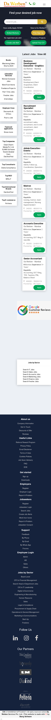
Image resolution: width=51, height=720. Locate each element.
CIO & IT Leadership (25, 587)
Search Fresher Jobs (31, 381)
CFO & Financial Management (25, 580)
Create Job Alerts (25, 514)
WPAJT (8, 179)
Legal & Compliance (25, 605)
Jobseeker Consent (25, 525)
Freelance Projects (8, 88)
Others (25, 567)
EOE (25, 467)
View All (41, 54)
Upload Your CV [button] (38, 42)
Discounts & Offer (25, 430)
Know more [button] (8, 132)
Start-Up (25, 619)
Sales (25, 564)
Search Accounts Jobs (31, 374)
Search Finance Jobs (31, 379)
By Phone (25, 538)
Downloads (25, 480)
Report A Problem (25, 495)
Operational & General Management (25, 612)
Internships (8, 99)
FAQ (25, 463)
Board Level (25, 576)
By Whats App (25, 545)
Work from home (25, 518)
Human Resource (25, 598)
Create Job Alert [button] (13, 42)
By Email (25, 541)
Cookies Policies (25, 456)
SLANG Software (8, 149)
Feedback (25, 534)
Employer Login (25, 492)
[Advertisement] (34, 344)
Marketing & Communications (25, 615)
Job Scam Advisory (25, 460)
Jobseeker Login (25, 507)
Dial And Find (8, 157)
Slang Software (25, 716)
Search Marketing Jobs (32, 377)
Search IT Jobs (28, 370)
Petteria (8, 203)
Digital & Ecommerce (25, 591)
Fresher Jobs (9, 95)
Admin (25, 556)
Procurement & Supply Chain (25, 608)
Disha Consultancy (8, 168)
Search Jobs (25, 510)
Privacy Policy (25, 446)
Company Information (25, 423)
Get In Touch (25, 427)
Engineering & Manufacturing (25, 594)
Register (25, 488)
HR (25, 560)
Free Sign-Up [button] (38, 33)
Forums (25, 548)
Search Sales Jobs (30, 372)
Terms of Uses (25, 453)
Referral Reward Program (25, 442)
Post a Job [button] (8, 118)
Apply (39, 97)
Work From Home (8, 85)
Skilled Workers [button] (13, 33)
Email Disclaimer (25, 449)
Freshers (25, 623)
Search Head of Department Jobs (25, 584)
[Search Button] (42, 21)
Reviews (25, 434)
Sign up (25, 476)
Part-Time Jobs (8, 92)
